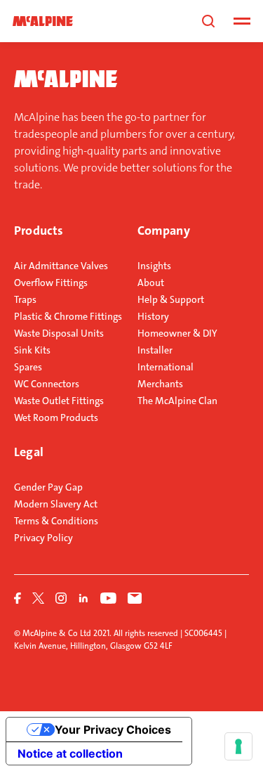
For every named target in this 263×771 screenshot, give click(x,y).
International (165, 367)
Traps (25, 299)
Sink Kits (32, 350)
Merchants (160, 383)
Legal (28, 451)
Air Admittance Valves (61, 265)
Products (38, 230)
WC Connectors (46, 383)
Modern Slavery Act (55, 504)
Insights (154, 265)
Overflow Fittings (51, 282)
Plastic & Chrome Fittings (68, 316)
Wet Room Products (56, 417)
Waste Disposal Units (59, 333)
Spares (28, 367)
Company (163, 230)
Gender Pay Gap (48, 487)
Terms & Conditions (56, 520)
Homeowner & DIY (177, 333)
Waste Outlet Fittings (59, 400)
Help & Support (170, 299)
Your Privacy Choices (113, 730)
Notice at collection (70, 753)
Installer (155, 350)
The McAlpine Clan (177, 400)
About (150, 282)
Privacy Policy (43, 537)
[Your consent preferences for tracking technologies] (238, 746)
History (153, 316)
